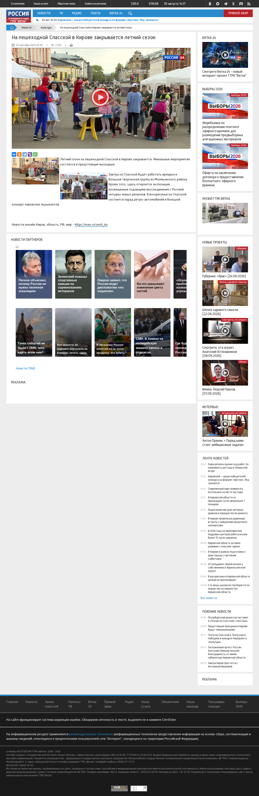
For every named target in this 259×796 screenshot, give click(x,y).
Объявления (170, 702)
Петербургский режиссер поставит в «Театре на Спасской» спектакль (228, 619)
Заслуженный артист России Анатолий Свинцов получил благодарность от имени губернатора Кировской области (227, 652)
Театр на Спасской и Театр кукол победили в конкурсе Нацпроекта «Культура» (227, 638)
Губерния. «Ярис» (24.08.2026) (224, 276)
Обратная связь (66, 3)
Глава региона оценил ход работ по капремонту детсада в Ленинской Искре (228, 468)
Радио (77, 13)
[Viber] (30, 154)
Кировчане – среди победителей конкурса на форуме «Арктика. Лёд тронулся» (228, 480)
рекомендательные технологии (91, 734)
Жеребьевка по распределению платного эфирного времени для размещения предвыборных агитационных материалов (222, 131)
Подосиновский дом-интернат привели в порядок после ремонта (228, 511)
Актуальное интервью (234, 413)
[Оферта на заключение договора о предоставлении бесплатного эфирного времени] (225, 156)
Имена (242, 361)
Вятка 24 (116, 13)
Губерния (241, 248)
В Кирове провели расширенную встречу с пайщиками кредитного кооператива (227, 522)
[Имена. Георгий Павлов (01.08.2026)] (225, 373)
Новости (43, 13)
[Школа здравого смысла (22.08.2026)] (225, 293)
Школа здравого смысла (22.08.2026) (220, 312)
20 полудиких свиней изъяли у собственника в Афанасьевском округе (226, 567)
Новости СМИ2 (25, 368)
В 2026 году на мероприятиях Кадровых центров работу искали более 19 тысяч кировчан (227, 534)
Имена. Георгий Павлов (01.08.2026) (218, 391)
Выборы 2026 (212, 89)
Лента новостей (215, 458)
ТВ (61, 13)
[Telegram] (24, 154)
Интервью (210, 407)
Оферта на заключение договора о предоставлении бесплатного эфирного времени (222, 179)
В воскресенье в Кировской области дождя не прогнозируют (229, 578)
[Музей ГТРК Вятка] (225, 216)
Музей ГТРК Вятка (216, 199)
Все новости (208, 598)
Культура (46, 27)
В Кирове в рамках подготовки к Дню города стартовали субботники (227, 555)
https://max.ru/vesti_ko (91, 224)
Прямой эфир (238, 13)
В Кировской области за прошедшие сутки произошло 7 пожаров (226, 501)
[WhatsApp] (35, 154)
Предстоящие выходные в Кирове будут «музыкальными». (228, 628)
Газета (95, 13)
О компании (17, 3)
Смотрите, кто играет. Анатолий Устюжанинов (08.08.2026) (219, 352)
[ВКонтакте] (14, 154)
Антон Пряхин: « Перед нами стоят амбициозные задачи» (223, 443)
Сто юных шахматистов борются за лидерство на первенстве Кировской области (228, 589)
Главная (12, 702)
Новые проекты (214, 242)
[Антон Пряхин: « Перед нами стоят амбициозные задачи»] (225, 424)
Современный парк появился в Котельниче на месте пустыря (96, 19)
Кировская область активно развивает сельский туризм (224, 544)
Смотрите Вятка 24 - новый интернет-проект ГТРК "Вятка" (224, 74)
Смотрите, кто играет (234, 319)
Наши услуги (41, 3)
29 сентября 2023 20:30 (29, 45)
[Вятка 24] (225, 55)
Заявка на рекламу (95, 3)
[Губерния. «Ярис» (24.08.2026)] (225, 259)
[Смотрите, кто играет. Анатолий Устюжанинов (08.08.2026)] (225, 331)
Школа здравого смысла (232, 282)
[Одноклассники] (19, 154)
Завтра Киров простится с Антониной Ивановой (223, 665)
